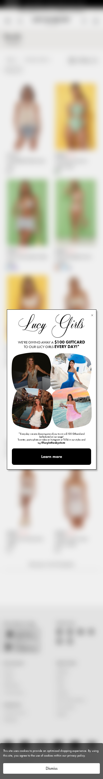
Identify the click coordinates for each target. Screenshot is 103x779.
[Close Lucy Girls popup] (92, 315)
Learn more (51, 456)
